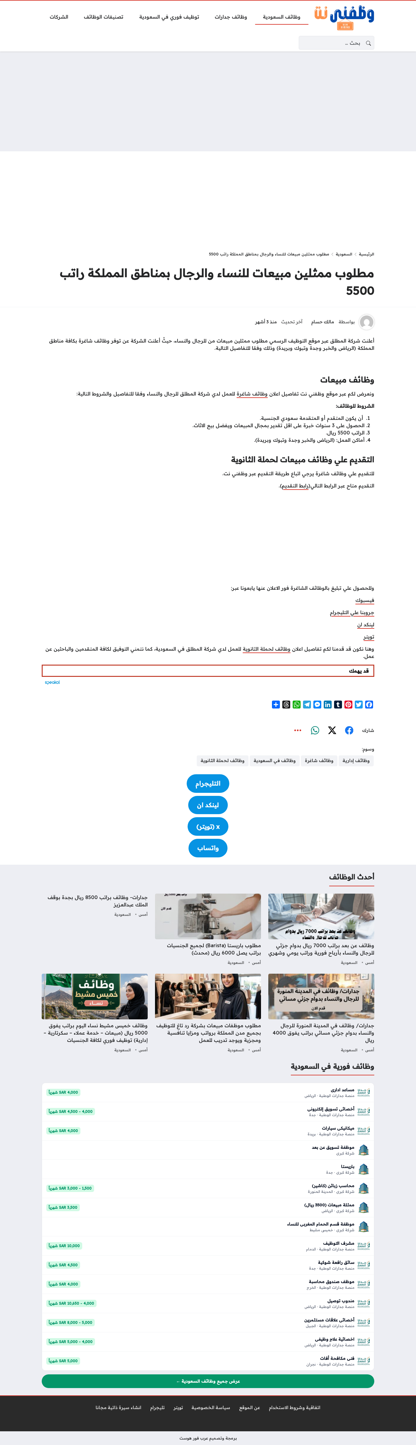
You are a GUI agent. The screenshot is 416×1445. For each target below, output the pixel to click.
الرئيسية (366, 253)
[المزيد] (297, 731)
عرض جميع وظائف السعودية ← (208, 1381)
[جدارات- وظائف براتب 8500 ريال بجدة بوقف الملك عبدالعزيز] (95, 930)
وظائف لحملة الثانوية (267, 649)
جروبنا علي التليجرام (352, 612)
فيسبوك (364, 600)
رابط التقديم (295, 486)
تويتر (369, 637)
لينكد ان (365, 624)
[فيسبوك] (349, 731)
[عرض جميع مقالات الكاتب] (366, 322)
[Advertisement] (208, 101)
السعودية (344, 253)
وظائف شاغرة (252, 394)
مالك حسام (322, 322)
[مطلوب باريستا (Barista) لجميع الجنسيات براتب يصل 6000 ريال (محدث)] (208, 930)
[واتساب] (314, 731)
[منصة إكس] (331, 731)
